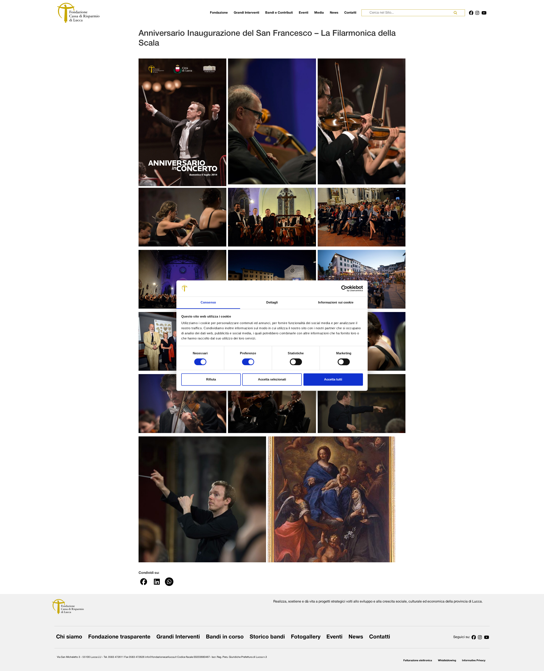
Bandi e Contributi (279, 12)
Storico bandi (267, 637)
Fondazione (219, 12)
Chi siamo (69, 637)
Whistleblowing (447, 660)
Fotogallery (305, 637)
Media (319, 12)
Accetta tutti (333, 379)
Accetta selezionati (272, 379)
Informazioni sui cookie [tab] (335, 302)
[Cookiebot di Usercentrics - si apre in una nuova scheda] (344, 288)
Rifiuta (211, 379)
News (334, 12)
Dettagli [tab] (272, 302)
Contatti (350, 12)
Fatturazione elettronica (417, 660)
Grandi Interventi (246, 12)
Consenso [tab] (208, 302)
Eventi (303, 12)
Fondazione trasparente (119, 637)
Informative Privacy (473, 660)
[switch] (248, 361)
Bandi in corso (225, 637)
